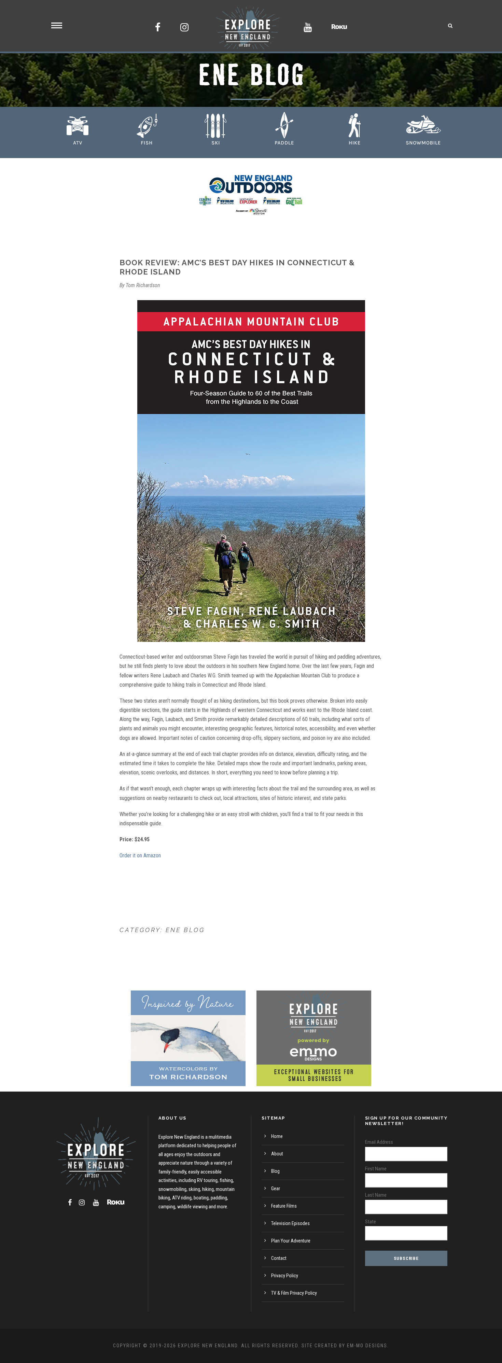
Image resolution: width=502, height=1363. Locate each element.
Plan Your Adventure (290, 1240)
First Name (376, 1169)
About (277, 1153)
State (370, 1222)
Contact (279, 1258)
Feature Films (284, 1206)
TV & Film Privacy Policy (294, 1293)
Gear (275, 1188)
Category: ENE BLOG (162, 929)
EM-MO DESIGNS (367, 1345)
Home (277, 1136)
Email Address (379, 1142)
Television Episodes (290, 1223)
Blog (275, 1171)
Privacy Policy (284, 1275)
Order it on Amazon (140, 855)
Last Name (376, 1195)
